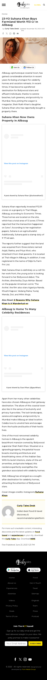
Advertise (12, 593)
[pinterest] (14, 33)
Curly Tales (10, 539)
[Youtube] (29, 659)
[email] (18, 33)
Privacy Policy (12, 606)
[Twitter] (20, 659)
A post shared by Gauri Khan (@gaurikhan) (23, 388)
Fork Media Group (29, 669)
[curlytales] (23, 565)
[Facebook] (15, 659)
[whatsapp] (10, 33)
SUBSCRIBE (35, 643)
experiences (17, 535)
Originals (35, 600)
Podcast (35, 616)
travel (4, 535)
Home (4, 14)
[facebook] (3, 33)
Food (35, 578)
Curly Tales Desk (12, 29)
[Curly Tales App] (13, 570)
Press (35, 611)
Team (35, 606)
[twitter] (7, 33)
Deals (11, 611)
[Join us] (16, 67)
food (37, 532)
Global (37, 5)
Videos (12, 600)
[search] (44, 5)
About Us (12, 583)
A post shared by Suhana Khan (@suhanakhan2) (23, 195)
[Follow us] (29, 67)
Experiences (11, 588)
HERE (32, 539)
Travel (35, 588)
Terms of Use (12, 616)
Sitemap (35, 593)
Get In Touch (35, 583)
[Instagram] (25, 659)
